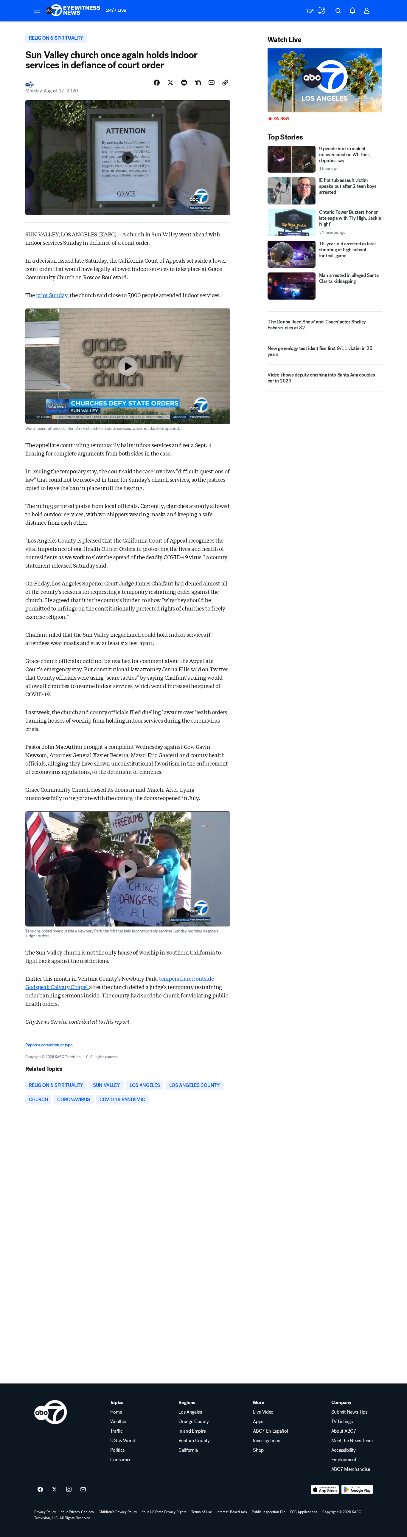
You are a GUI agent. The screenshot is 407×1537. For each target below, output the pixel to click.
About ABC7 (343, 1431)
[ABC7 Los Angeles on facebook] (40, 1490)
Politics (117, 1450)
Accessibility (343, 1450)
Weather (118, 1421)
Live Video (263, 1412)
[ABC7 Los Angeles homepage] (73, 10)
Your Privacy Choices (77, 1512)
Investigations (266, 1440)
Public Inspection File (268, 1512)
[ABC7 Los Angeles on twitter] (54, 1490)
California (188, 1450)
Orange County (193, 1421)
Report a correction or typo (48, 1045)
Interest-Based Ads (232, 1512)
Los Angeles (190, 1412)
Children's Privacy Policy (118, 1512)
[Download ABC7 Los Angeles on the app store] (325, 1489)
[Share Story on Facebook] (157, 83)
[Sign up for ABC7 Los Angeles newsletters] (83, 1490)
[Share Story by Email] (211, 83)
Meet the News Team (352, 1440)
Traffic (116, 1431)
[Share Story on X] (170, 83)
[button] (37, 10)
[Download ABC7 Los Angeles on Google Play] (357, 1489)
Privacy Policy (45, 1512)
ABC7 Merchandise (350, 1469)
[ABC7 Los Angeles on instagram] (69, 1490)
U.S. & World (122, 1440)
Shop (258, 1450)
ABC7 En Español (270, 1431)
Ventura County (194, 1440)
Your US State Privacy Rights (164, 1512)
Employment (343, 1459)
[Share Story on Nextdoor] (198, 83)
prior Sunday (51, 295)
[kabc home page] (50, 1412)
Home (116, 1412)
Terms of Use (201, 1512)
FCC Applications (304, 1512)
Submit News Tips (349, 1412)
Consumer (120, 1459)
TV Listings (341, 1421)
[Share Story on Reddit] (184, 83)
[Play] (324, 80)
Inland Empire (192, 1431)
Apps (258, 1421)
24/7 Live (116, 10)
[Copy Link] (225, 83)
